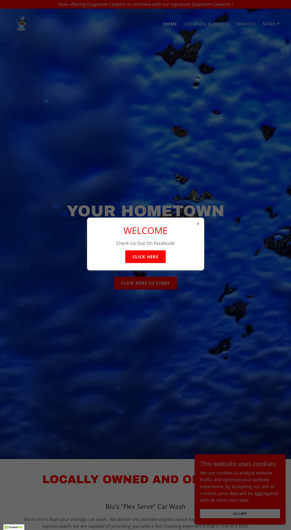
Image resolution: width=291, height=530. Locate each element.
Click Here (145, 256)
